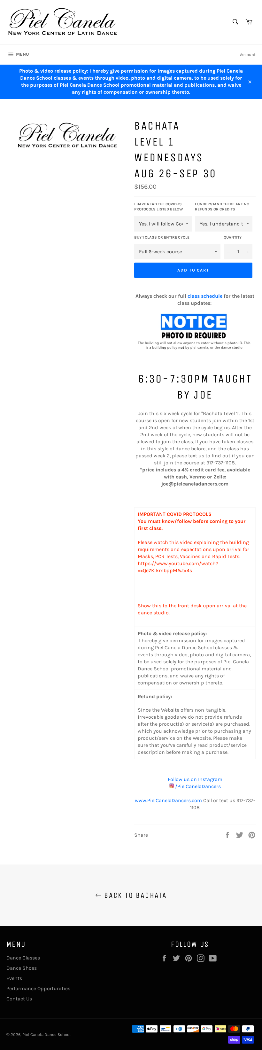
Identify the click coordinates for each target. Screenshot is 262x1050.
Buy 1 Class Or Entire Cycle (161, 237)
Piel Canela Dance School (46, 1034)
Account (248, 54)
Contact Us (19, 999)
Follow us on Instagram (195, 779)
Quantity (233, 237)
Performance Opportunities (38, 988)
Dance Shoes (21, 968)
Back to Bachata (134, 895)
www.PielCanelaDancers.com (168, 800)
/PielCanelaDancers (197, 786)
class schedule (205, 296)
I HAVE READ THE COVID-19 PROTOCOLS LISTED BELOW (158, 207)
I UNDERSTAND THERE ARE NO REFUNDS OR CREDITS (222, 207)
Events (14, 978)
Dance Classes (23, 958)
